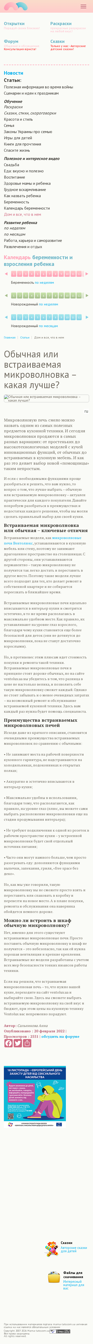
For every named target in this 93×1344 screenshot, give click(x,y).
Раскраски (13, 106)
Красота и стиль (18, 119)
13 (85, 274)
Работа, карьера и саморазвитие (33, 240)
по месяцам (14, 234)
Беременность (16, 201)
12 (79, 274)
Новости (13, 73)
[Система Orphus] (60, 1331)
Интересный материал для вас (73, 1285)
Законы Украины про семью (28, 131)
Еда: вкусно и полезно (24, 170)
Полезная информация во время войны (38, 86)
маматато (16, 6)
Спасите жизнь (17, 150)
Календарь (17, 257)
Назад (6, 273)
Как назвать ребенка (22, 195)
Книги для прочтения (22, 144)
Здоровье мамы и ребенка (27, 183)
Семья (9, 125)
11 (73, 274)
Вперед (87, 273)
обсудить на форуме (60, 1036)
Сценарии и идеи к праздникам (31, 93)
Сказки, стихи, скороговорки (30, 113)
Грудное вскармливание (25, 189)
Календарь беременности (27, 208)
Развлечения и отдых (23, 246)
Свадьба (11, 164)
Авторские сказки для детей (74, 1249)
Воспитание (14, 177)
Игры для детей (18, 137)
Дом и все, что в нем (22, 214)
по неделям (14, 228)
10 (67, 274)
